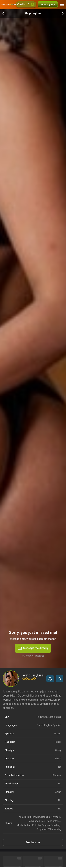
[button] (50, 678)
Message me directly (35, 648)
